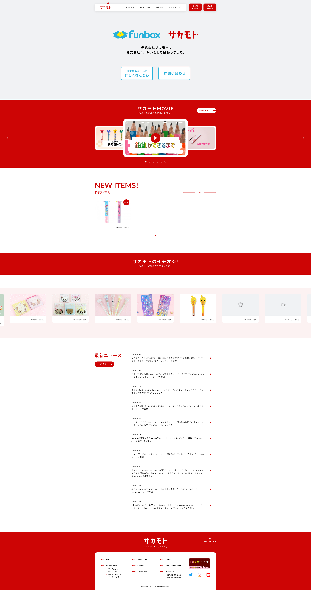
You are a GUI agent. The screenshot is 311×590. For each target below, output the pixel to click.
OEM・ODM (145, 7)
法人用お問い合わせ (174, 578)
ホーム (108, 560)
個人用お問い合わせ (174, 575)
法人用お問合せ (210, 7)
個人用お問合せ (195, 7)
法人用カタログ (175, 7)
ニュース (168, 560)
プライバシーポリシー (173, 565)
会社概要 (159, 7)
